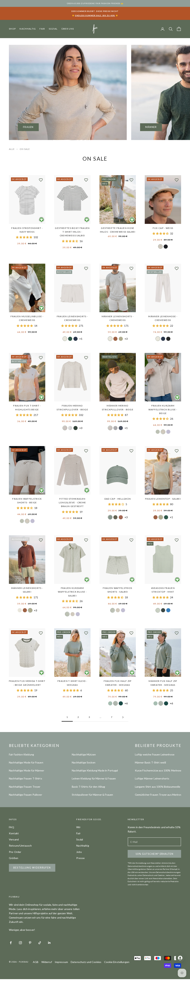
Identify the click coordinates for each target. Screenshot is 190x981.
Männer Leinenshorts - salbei (27, 590)
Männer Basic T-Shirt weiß (150, 762)
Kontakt (14, 833)
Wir (78, 827)
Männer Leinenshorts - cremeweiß (118, 318)
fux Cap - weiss (163, 228)
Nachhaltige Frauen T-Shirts (25, 778)
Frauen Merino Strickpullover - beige (72, 407)
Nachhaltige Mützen (84, 754)
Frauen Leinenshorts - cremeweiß (72, 318)
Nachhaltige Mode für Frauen (26, 762)
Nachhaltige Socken (83, 762)
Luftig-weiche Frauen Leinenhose (154, 754)
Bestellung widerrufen (32, 867)
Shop (12, 28)
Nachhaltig (27, 28)
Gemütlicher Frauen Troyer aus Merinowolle (161, 794)
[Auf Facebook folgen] (11, 943)
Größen (13, 858)
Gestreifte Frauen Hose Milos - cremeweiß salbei (117, 230)
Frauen (28, 127)
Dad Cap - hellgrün (117, 498)
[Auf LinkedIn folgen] (49, 943)
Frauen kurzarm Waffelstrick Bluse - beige (162, 409)
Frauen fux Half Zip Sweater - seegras (117, 683)
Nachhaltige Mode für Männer (26, 770)
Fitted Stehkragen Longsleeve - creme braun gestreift (72, 502)
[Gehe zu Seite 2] (122, 717)
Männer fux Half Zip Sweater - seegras (163, 683)
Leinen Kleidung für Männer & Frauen (94, 778)
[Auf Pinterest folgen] (30, 943)
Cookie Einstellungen (116, 962)
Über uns (67, 28)
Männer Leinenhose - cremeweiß (162, 318)
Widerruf (46, 962)
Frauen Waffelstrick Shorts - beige (27, 500)
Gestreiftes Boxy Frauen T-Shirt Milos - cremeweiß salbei (72, 232)
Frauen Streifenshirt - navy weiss (27, 230)
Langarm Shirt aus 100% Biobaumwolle (157, 786)
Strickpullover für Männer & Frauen (92, 794)
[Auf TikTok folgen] (40, 943)
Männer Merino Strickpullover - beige (117, 407)
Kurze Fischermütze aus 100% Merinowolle (160, 770)
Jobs (79, 851)
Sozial (53, 28)
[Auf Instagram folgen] (20, 943)
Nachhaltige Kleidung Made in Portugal (95, 770)
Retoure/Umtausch (20, 845)
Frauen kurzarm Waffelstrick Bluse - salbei (72, 592)
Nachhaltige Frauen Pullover (25, 794)
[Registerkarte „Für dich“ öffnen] (180, 957)
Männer (151, 127)
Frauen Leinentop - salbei (163, 498)
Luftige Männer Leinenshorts (152, 778)
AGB (35, 962)
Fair (42, 28)
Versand (14, 839)
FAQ (11, 827)
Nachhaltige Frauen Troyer (24, 786)
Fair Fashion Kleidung (21, 754)
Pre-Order (15, 851)
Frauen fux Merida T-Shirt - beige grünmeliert (27, 683)
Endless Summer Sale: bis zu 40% (95, 15)
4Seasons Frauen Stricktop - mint (163, 590)
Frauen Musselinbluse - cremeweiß (27, 318)
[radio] (160, 246)
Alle (12, 149)
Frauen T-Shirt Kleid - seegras (72, 683)
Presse (80, 858)
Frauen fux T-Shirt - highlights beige (27, 407)
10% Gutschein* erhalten (154, 853)
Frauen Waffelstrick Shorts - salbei (117, 590)
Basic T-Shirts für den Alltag (88, 786)
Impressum (61, 962)
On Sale (25, 149)
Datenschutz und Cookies (86, 962)
